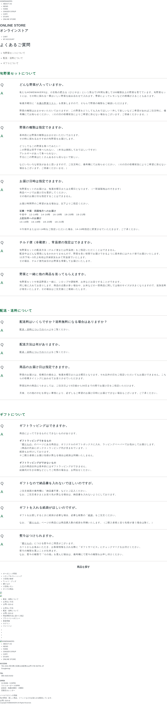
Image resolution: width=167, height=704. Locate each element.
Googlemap (5, 668)
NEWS (5, 646)
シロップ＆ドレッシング (12, 576)
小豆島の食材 (8, 579)
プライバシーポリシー (11, 618)
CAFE (5, 654)
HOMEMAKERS (6, 1)
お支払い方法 (8, 602)
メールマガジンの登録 (8, 695)
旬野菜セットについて (14, 53)
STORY (6, 657)
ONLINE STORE (9, 659)
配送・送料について (13, 58)
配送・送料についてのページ (35, 329)
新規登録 (6, 621)
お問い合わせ (8, 604)
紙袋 (90, 515)
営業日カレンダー (8, 690)
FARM (5, 649)
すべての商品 (8, 589)
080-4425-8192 (7, 676)
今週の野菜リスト (46, 103)
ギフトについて (10, 63)
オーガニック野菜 (10, 574)
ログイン (6, 623)
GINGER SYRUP (9, 652)
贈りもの (27, 444)
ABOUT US (7, 644)
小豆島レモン (8, 586)
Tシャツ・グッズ (9, 581)
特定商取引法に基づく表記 (13, 616)
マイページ (7, 626)
